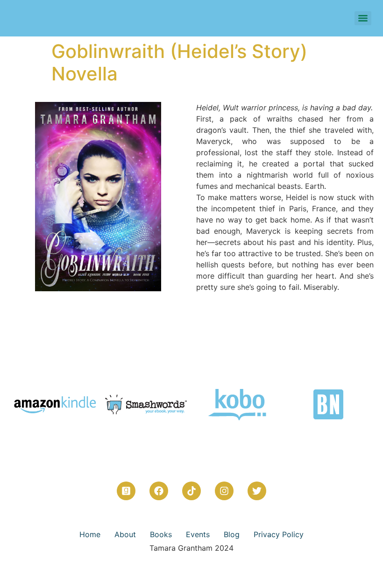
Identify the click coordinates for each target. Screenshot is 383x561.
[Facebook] (158, 491)
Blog (232, 534)
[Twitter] (257, 491)
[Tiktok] (191, 491)
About (125, 534)
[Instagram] (224, 491)
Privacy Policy (279, 534)
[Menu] (363, 18)
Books (161, 534)
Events (198, 534)
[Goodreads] (126, 491)
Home (89, 534)
